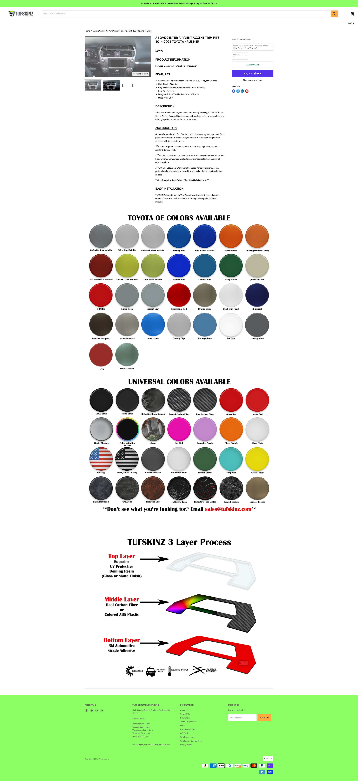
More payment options (252, 80)
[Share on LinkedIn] (242, 91)
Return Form (185, 718)
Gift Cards (184, 733)
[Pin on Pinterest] (247, 91)
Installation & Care (188, 729)
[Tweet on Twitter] (238, 91)
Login (351, 23)
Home (87, 31)
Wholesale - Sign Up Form (191, 741)
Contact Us (185, 714)
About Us (184, 710)
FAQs (182, 725)
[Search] (334, 14)
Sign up (264, 717)
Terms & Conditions (188, 721)
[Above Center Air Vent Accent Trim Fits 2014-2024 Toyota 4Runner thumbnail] (93, 85)
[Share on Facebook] (233, 91)
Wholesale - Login (187, 737)
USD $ (266, 758)
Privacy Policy (185, 744)
